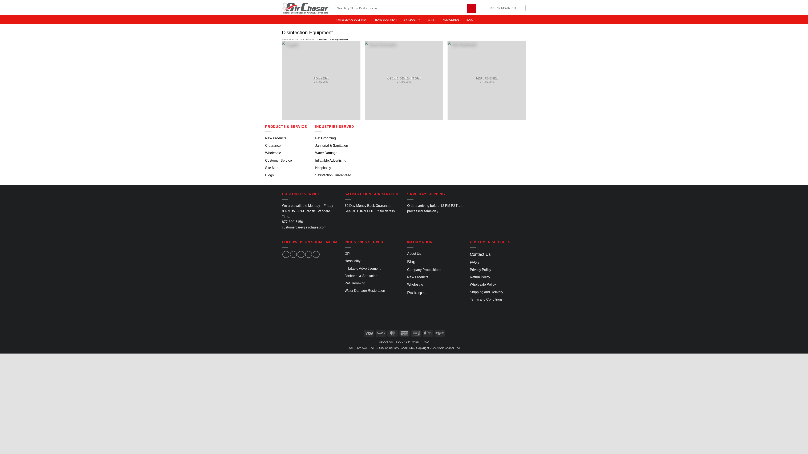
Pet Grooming (325, 138)
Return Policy (480, 277)
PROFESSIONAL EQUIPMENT (351, 19)
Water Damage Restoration (365, 290)
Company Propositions (424, 270)
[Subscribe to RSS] (316, 254)
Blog (411, 261)
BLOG (469, 19)
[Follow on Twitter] (301, 254)
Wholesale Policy (483, 284)
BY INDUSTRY (412, 19)
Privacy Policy (480, 270)
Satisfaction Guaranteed (333, 175)
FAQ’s (474, 262)
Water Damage (326, 153)
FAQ (426, 341)
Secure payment (408, 341)
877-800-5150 (292, 222)
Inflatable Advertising (330, 160)
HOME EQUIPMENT (386, 19)
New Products (275, 138)
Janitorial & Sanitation (331, 145)
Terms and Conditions (486, 299)
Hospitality (323, 168)
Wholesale (273, 153)
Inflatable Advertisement (362, 268)
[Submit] (471, 8)
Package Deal (451, 19)
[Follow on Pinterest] (308, 254)
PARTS (431, 19)
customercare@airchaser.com (304, 227)
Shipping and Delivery (486, 292)
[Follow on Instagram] (293, 254)
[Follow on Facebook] (285, 254)
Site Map (271, 168)
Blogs (269, 175)
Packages (416, 292)
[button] (503, 8)
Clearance (273, 145)
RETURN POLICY (365, 211)
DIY (347, 253)
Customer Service (278, 160)
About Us (414, 253)
